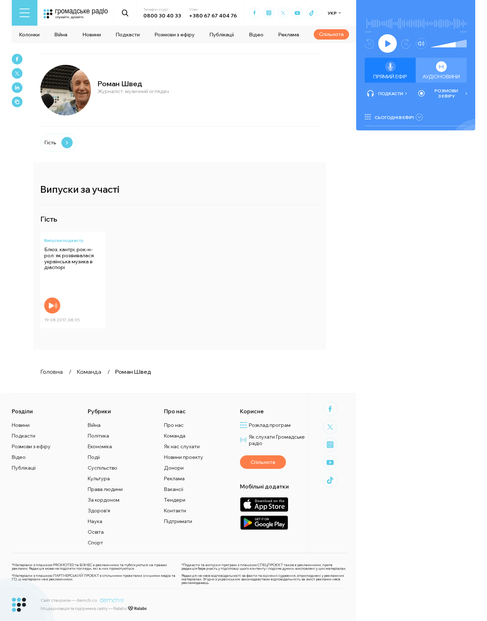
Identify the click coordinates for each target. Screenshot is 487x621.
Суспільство (102, 468)
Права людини (105, 489)
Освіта (96, 532)
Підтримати (178, 521)
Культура (99, 478)
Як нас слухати (182, 446)
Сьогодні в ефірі (394, 117)
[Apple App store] (264, 504)
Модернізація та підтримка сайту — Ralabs (84, 608)
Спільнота (331, 34)
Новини (91, 34)
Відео (256, 34)
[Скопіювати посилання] (17, 102)
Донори (174, 468)
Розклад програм (270, 425)
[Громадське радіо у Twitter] (283, 12)
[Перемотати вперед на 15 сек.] (405, 43)
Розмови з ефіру (174, 34)
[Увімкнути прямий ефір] (387, 43)
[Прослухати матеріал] (52, 305)
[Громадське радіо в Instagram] (268, 12)
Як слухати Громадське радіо (277, 440)
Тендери (174, 500)
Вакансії (173, 489)
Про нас (174, 425)
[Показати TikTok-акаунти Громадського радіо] (311, 12)
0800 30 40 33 (162, 15)
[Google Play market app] (264, 522)
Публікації (221, 34)
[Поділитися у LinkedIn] (17, 87)
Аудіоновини (441, 76)
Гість (50, 142)
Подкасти (128, 34)
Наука (95, 521)
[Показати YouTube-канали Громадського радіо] (297, 12)
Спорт (95, 542)
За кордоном (103, 500)
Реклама (288, 34)
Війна (60, 34)
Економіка (100, 446)
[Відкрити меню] (24, 13)
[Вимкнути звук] (421, 43)
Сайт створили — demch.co (69, 600)
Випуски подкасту (63, 240)
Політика (98, 436)
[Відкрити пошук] (125, 13)
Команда (174, 436)
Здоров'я (99, 510)
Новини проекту (183, 457)
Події (94, 457)
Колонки (29, 34)
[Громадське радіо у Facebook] (254, 12)
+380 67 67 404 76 (213, 15)
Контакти (175, 510)
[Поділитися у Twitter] (17, 73)
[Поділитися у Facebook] (17, 59)
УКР (332, 13)
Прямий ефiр (390, 76)
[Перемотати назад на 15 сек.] (369, 43)
